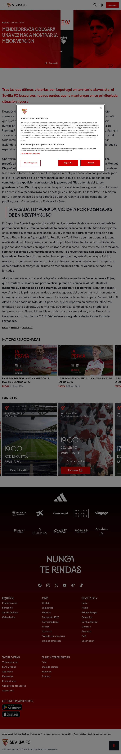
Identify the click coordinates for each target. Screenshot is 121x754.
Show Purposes (30, 163)
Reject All (68, 163)
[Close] (100, 108)
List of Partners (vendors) (30, 153)
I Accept (90, 163)
